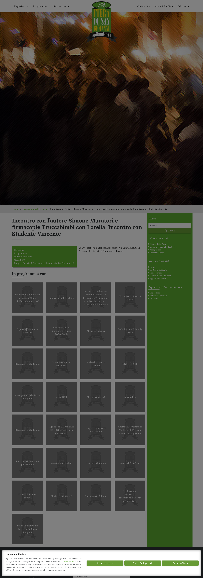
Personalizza (180, 563)
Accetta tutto (105, 563)
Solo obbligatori (142, 563)
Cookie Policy (69, 561)
